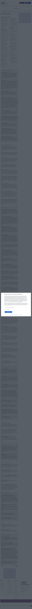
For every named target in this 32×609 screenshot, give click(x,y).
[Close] (29, 294)
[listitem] (16, 307)
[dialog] (16, 304)
